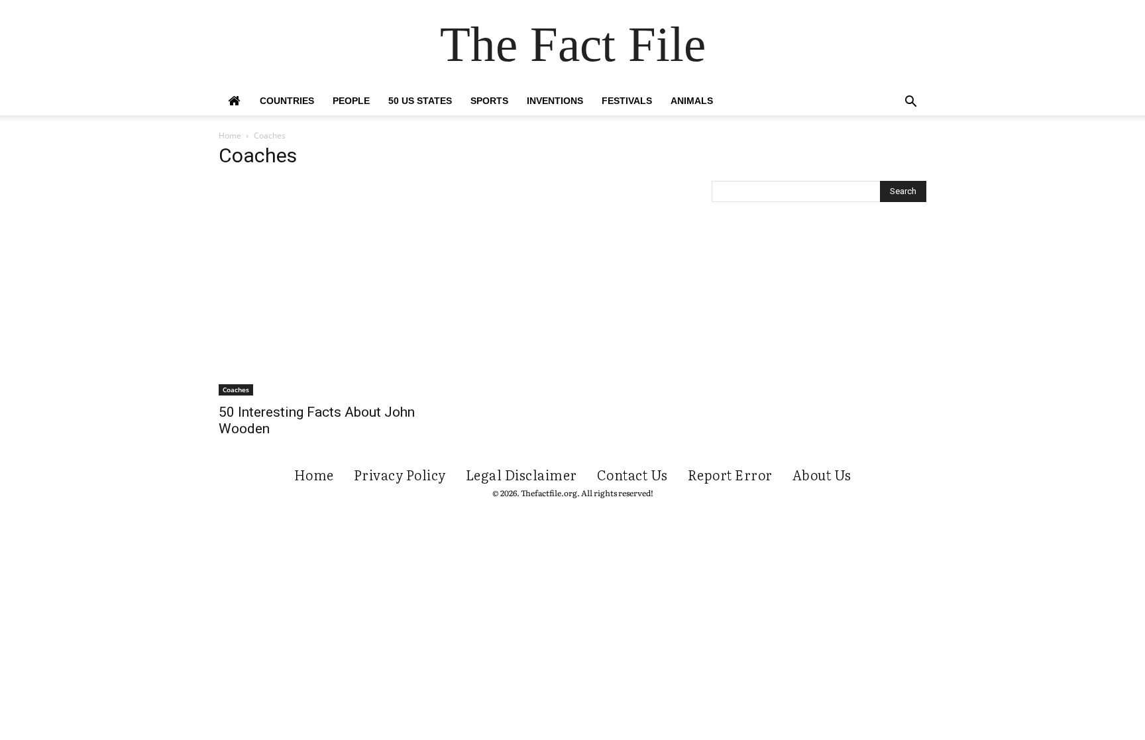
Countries (287, 100)
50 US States (420, 100)
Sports (489, 100)
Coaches (236, 389)
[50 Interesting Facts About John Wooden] (326, 288)
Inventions (555, 100)
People (351, 100)
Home (230, 135)
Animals (692, 100)
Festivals (627, 100)
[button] (910, 103)
